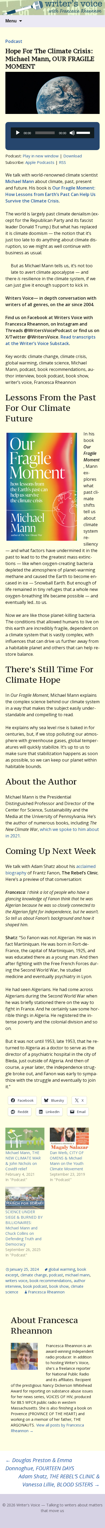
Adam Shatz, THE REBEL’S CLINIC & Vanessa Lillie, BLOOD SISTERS (59, 1480)
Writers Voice (16, 1280)
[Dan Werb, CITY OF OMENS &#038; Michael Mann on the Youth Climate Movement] (69, 1139)
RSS (62, 162)
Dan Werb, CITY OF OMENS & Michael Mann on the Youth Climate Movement (67, 1160)
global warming (61, 1269)
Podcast (13, 41)
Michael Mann (19, 181)
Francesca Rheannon (46, 1291)
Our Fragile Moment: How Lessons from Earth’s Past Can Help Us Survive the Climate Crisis (50, 194)
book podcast (35, 1286)
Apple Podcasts (39, 162)
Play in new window (41, 155)
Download (72, 155)
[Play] (17, 133)
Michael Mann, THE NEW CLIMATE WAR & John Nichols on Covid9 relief (23, 1160)
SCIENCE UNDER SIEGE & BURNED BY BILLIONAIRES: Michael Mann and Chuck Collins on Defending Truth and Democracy (24, 1228)
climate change (33, 1274)
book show (59, 1286)
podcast (56, 1274)
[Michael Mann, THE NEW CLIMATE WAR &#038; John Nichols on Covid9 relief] (24, 1139)
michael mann (77, 1274)
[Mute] (72, 133)
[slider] (84, 132)
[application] (52, 132)
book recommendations (51, 1280)
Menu (11, 21)
